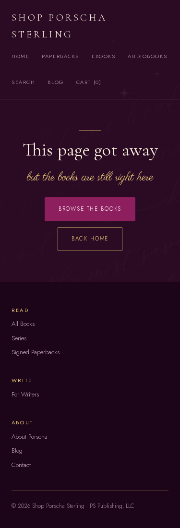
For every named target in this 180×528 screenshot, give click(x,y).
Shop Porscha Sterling (59, 26)
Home (20, 56)
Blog (55, 82)
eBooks (103, 56)
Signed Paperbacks (36, 352)
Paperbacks (60, 56)
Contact (21, 464)
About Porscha (30, 436)
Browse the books (90, 209)
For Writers (25, 394)
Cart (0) (89, 82)
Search (23, 82)
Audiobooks (147, 56)
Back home (90, 238)
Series (19, 338)
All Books (23, 323)
